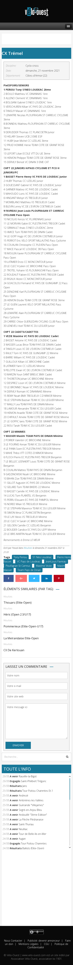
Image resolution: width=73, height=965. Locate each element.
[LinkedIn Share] (46, 578)
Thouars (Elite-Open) (18, 603)
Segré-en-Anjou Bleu (30, 810)
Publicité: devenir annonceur (43, 940)
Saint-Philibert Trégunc (33, 781)
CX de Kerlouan (14, 650)
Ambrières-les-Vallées (31, 800)
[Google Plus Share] (21, 578)
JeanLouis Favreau (56, 561)
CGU (46, 944)
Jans (24, 786)
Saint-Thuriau (26, 824)
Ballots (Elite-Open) (33, 848)
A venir (14, 776)
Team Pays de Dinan (29, 570)
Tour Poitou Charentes (34, 843)
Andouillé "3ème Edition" (33, 814)
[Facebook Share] (9, 578)
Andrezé (23, 795)
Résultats (28, 547)
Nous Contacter (13, 940)
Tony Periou (20, 557)
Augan (22, 838)
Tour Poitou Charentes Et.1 (37, 790)
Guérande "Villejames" (31, 805)
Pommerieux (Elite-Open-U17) (23, 626)
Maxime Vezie (44, 565)
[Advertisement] (36, 889)
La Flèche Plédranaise (31, 819)
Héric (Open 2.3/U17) (17, 614)
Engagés (15, 781)
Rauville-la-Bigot (28, 776)
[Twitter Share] (34, 578)
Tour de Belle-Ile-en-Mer (32, 834)
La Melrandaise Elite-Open (21, 638)
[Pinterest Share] (59, 578)
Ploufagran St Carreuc (18, 565)
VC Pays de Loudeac (28, 561)
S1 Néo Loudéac (42, 557)
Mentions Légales (28, 944)
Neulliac (23, 829)
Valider (67, 757)
